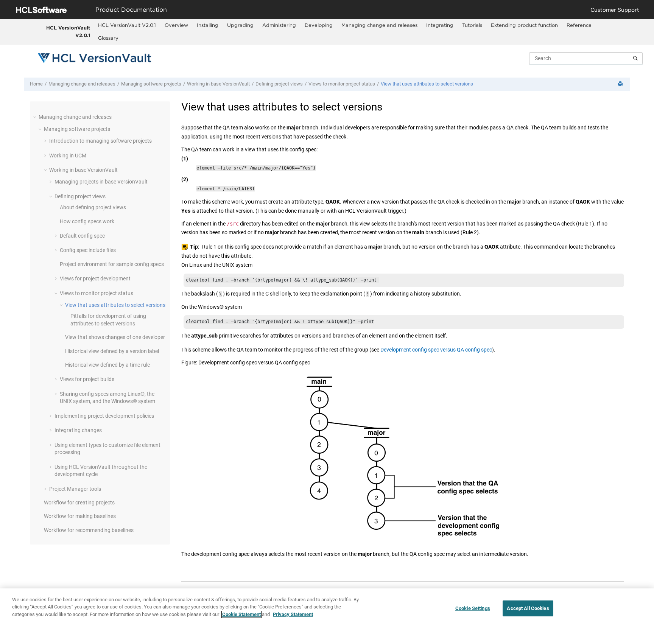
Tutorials (472, 25)
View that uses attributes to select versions (427, 84)
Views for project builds (87, 379)
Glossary (108, 37)
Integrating (439, 25)
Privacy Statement (293, 614)
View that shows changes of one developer (115, 337)
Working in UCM (67, 155)
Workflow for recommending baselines (89, 530)
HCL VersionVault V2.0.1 (68, 31)
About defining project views (93, 207)
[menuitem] (127, 25)
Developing (319, 25)
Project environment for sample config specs (112, 264)
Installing (207, 25)
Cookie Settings (472, 608)
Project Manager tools (75, 489)
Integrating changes (78, 430)
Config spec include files (88, 250)
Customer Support (614, 9)
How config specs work (87, 221)
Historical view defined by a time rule (107, 365)
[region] (327, 607)
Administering (279, 25)
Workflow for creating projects (79, 502)
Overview (176, 25)
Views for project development (95, 278)
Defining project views (279, 84)
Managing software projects (151, 84)
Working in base (218, 84)
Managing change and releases (379, 25)
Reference (579, 25)
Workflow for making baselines (80, 516)
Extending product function (524, 25)
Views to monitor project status (341, 84)
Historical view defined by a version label (112, 351)
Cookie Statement (241, 614)
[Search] (635, 58)
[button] (36, 117)
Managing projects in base (101, 182)
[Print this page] (621, 84)
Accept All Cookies (528, 608)
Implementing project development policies (104, 416)
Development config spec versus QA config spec (436, 350)
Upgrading (240, 25)
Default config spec (82, 236)
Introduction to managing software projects (100, 141)
